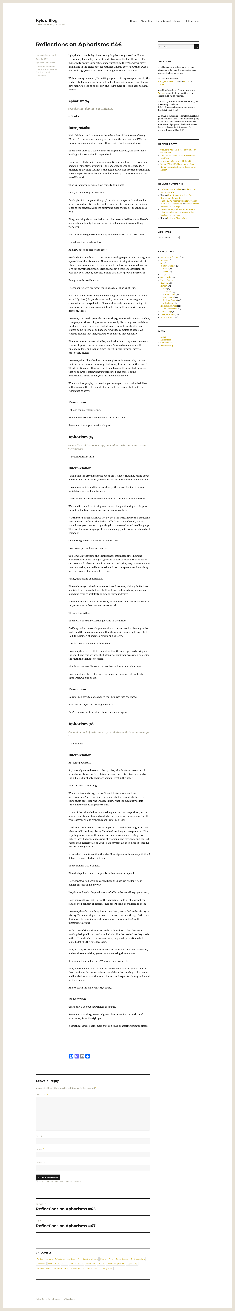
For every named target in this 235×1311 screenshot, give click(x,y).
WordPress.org (166, 345)
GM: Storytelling (138, 1259)
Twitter (161, 84)
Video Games (93, 1268)
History (46, 69)
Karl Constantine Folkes (170, 189)
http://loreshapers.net (168, 81)
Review (101, 1264)
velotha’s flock (191, 21)
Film (111, 1259)
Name (40, 1136)
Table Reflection (44, 1268)
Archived (71, 1259)
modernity (47, 72)
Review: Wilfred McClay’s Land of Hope (177, 164)
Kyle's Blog (47, 20)
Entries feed (165, 340)
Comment (42, 1095)
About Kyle (147, 21)
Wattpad (162, 93)
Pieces (64, 1264)
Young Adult (107, 1268)
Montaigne (41, 75)
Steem (186, 81)
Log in (163, 337)
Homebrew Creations (168, 21)
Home (133, 21)
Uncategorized (77, 1268)
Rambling (90, 1264)
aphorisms (40, 66)
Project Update (76, 1264)
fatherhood (51, 66)
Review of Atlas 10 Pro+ (177, 218)
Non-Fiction (53, 1264)
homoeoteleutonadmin (46, 55)
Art (79, 1259)
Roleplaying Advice (115, 1264)
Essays (103, 1259)
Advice (40, 1259)
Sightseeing (132, 1264)
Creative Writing (90, 1259)
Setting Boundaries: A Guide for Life (175, 161)
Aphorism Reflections (45, 63)
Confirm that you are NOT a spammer (60, 1182)
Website (40, 1162)
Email (40, 1149)
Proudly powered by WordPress (61, 1299)
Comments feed (167, 343)
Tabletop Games (61, 1268)
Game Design (122, 1259)
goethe (39, 69)
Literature (41, 1264)
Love (52, 69)
